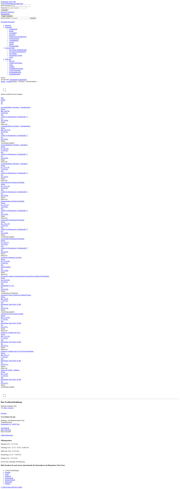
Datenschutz (9, 478)
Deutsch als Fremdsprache (17, 37)
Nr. (2, 103)
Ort (2, 102)
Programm (8, 27)
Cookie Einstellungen (12, 470)
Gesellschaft (13, 29)
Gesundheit (13, 33)
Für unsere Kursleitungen (17, 52)
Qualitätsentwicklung (16, 68)
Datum (3, 100)
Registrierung (5, 14)
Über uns (8, 59)
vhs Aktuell (13, 53)
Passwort (4, 8)
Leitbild (11, 67)
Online (11, 44)
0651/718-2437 (6, 430)
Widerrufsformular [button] (7, 435)
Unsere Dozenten (15, 70)
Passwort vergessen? (7, 12)
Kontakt (7, 472)
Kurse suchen (5, 18)
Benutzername (5, 5)
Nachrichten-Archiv (15, 55)
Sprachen (12, 35)
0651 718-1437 (9, 408)
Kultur (11, 31)
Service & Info (10, 48)
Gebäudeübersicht (15, 72)
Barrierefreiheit (10, 480)
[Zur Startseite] (8, 2)
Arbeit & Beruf (14, 38)
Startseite (8, 25)
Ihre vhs (11, 61)
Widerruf (8, 476)
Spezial (11, 42)
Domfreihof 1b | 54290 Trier (10, 424)
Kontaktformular (14, 74)
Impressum (8, 482)
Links (11, 57)
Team (11, 65)
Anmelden (5, 10)
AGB (7, 474)
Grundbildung (13, 40)
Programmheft (14, 46)
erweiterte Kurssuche (8, 22)
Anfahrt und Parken (15, 63)
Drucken (4, 413)
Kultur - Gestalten (7, 81)
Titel (2, 98)
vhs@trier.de (5, 428)
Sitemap (7, 484)
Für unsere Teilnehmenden (18, 50)
